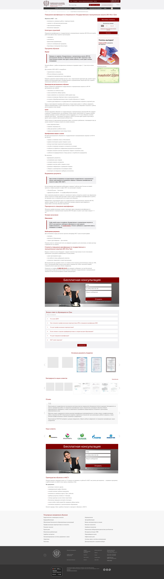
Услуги (71, 1)
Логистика (46, 541)
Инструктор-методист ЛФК (91, 532)
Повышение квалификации (80, 8)
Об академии (75, 1)
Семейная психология (90, 527)
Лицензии (85, 554)
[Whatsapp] (110, 570)
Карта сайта (97, 559)
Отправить (98, 299)
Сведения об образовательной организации (86, 1)
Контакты (95, 1)
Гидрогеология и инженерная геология (53, 517)
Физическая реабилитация (50, 532)
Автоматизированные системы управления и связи (57, 536)
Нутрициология (89, 517)
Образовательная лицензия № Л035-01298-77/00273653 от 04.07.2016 (56, 6)
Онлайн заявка (109, 560)
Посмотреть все (82, 345)
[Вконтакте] (104, 570)
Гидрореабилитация (49, 520)
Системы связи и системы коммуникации (95, 539)
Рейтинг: (54, 574)
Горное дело (47, 529)
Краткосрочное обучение (95, 8)
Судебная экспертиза (49, 534)
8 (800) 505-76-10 (115, 1)
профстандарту (67, 225)
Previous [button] (44, 365)
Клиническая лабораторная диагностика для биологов (99, 529)
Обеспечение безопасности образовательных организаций (59, 522)
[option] (53, 363)
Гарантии (96, 552)
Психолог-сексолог (48, 527)
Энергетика (46, 539)
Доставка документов (98, 550)
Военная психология (90, 524)
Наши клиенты (86, 557)
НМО (105, 8)
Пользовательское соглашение (72, 570)
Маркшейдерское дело (91, 534)
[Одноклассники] (107, 570)
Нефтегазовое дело (90, 536)
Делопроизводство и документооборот (95, 541)
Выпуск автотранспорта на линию (93, 522)
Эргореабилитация (89, 520)
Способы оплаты (97, 557)
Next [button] (119, 365)
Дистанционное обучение (107, 4)
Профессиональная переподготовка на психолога (56, 524)
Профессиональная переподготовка (63, 8)
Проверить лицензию (95, 4)
